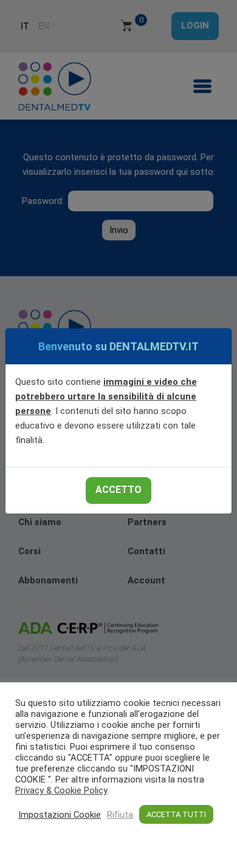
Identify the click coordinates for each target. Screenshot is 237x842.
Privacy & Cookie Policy (61, 790)
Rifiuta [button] (120, 814)
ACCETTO (118, 489)
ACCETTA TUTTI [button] (176, 814)
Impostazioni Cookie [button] (59, 814)
